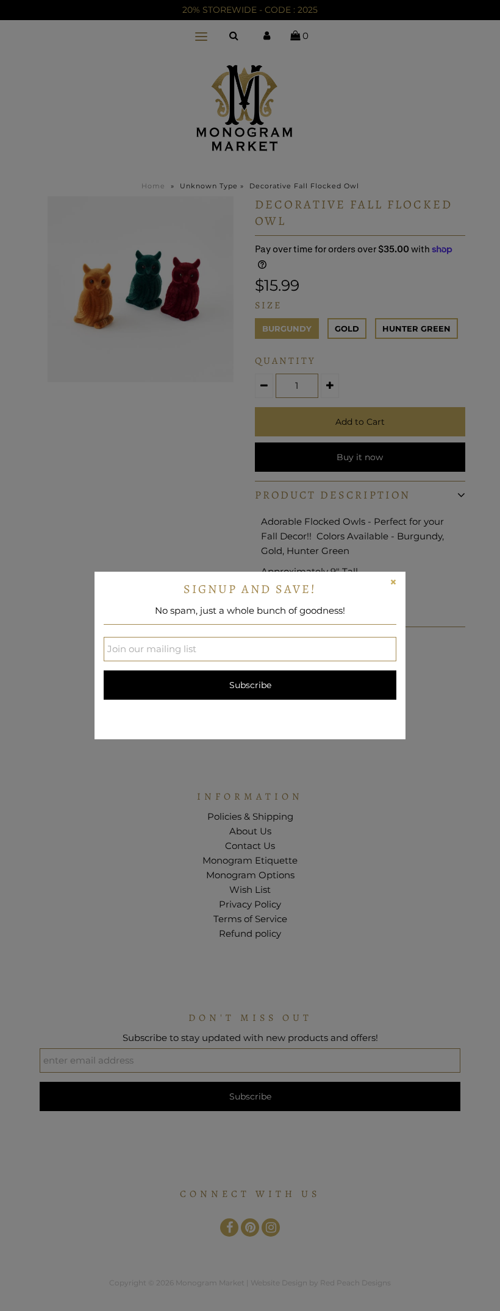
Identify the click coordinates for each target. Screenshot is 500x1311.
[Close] (393, 584)
